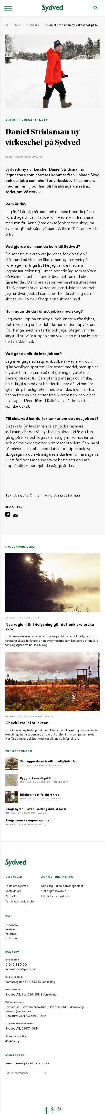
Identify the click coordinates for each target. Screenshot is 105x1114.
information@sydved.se (20, 969)
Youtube (11, 934)
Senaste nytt (36, 25)
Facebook (11, 925)
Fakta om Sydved (16, 886)
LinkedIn (11, 938)
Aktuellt (20, 25)
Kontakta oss (13, 891)
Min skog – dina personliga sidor (62, 886)
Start (8, 25)
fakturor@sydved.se (18, 1011)
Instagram (11, 929)
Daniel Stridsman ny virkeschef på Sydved (73, 25)
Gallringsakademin (53, 891)
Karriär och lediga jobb (19, 901)
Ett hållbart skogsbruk (55, 896)
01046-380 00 (16, 964)
